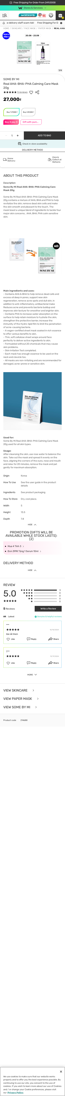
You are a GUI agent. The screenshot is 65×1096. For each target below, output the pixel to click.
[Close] (61, 1071)
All (4, 616)
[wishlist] (31, 92)
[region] (32, 1081)
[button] (60, 15)
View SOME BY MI (17, 707)
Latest (11, 616)
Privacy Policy (15, 1092)
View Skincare (15, 690)
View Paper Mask (18, 698)
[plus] (17, 135)
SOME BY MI (11, 79)
